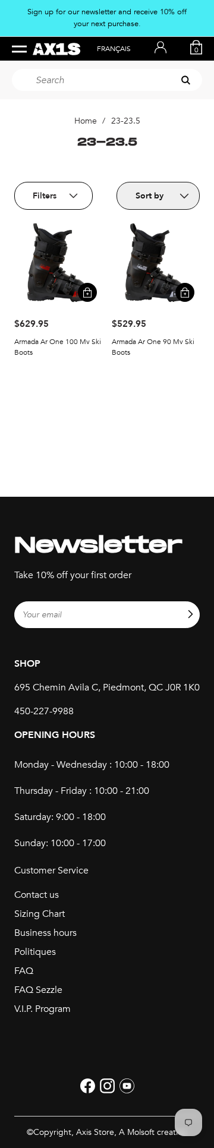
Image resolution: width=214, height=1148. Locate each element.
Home (85, 121)
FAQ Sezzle (38, 989)
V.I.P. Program (42, 1008)
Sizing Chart (39, 913)
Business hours (45, 932)
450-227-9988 (44, 711)
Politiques (35, 951)
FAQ (23, 970)
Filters (44, 195)
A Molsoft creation (153, 1132)
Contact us (36, 894)
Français (114, 48)
